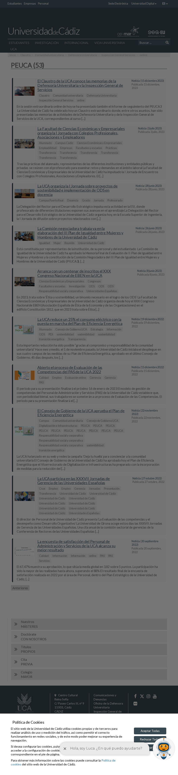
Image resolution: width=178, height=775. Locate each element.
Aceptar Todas (150, 731)
